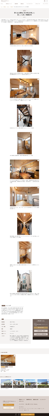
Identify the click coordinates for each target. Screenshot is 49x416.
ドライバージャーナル (30, 408)
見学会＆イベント (9, 3)
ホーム (2, 3)
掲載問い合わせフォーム (8, 404)
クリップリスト (45, 3)
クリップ (45, 1)
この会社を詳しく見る (41, 330)
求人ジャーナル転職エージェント (39, 408)
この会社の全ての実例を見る (40, 334)
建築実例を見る (29, 399)
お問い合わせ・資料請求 (27, 414)
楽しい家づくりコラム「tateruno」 (32, 404)
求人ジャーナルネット (22, 408)
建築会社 (22, 3)
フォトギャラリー (30, 3)
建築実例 (16, 3)
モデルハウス (37, 3)
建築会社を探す (36, 399)
